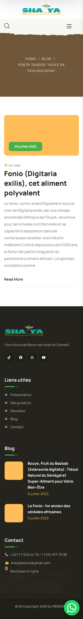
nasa (16, 165)
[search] (7, 26)
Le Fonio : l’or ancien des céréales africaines (49, 508)
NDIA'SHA (60, 606)
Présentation (21, 394)
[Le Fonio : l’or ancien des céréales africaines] (14, 513)
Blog (47, 58)
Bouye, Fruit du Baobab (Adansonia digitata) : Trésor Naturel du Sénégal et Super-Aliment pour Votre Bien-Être (53, 475)
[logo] (41, 8)
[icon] (9, 357)
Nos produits (20, 402)
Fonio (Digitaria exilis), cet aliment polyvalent (35, 183)
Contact (17, 427)
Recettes (17, 410)
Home (30, 58)
